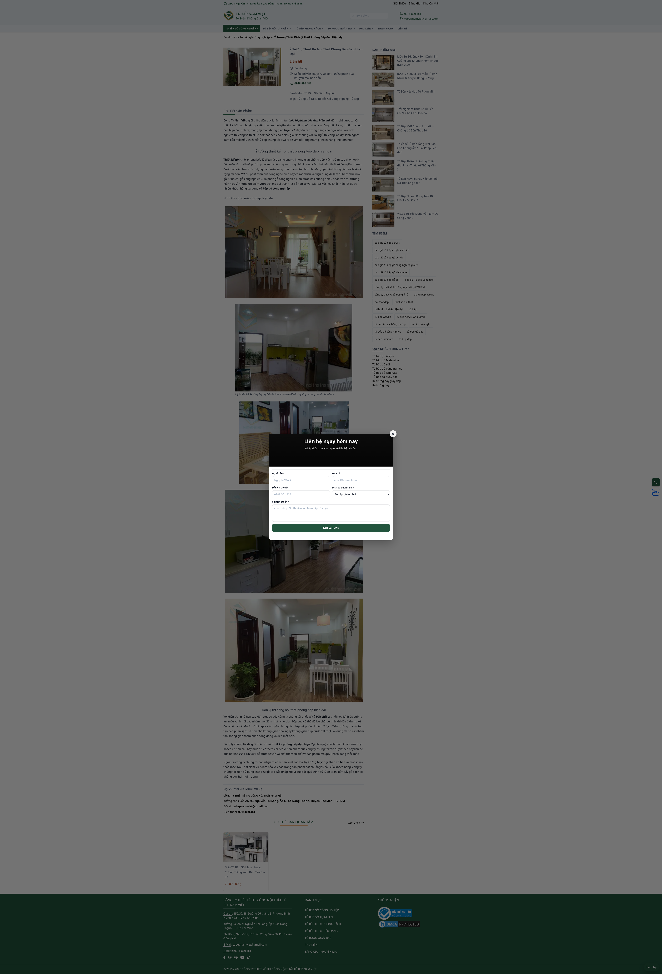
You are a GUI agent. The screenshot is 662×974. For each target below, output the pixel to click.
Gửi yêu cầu (331, 528)
